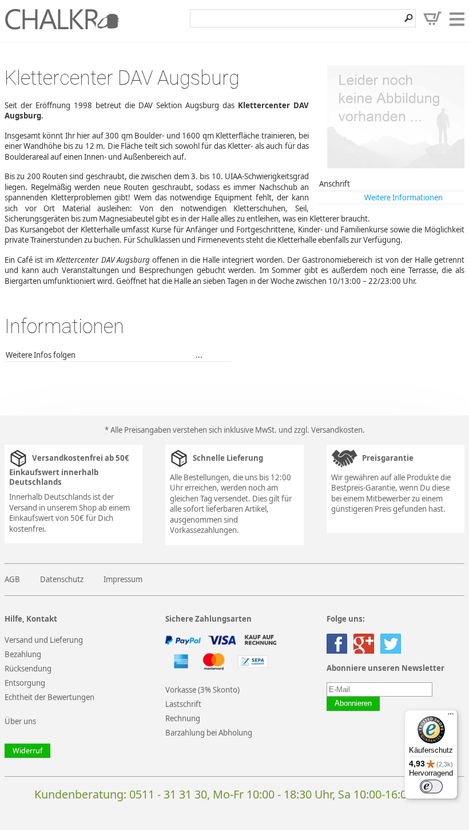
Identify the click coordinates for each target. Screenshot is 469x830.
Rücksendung (28, 668)
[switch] (431, 786)
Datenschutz (62, 579)
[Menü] (451, 717)
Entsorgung (25, 683)
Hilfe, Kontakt (31, 619)
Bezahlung (23, 654)
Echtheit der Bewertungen (49, 697)
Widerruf (27, 751)
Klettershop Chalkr (62, 18)
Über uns (20, 721)
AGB (12, 579)
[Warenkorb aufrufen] (432, 18)
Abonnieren (353, 703)
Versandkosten (337, 430)
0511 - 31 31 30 (168, 794)
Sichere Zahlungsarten (208, 619)
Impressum (123, 579)
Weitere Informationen (403, 197)
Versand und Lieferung (44, 640)
